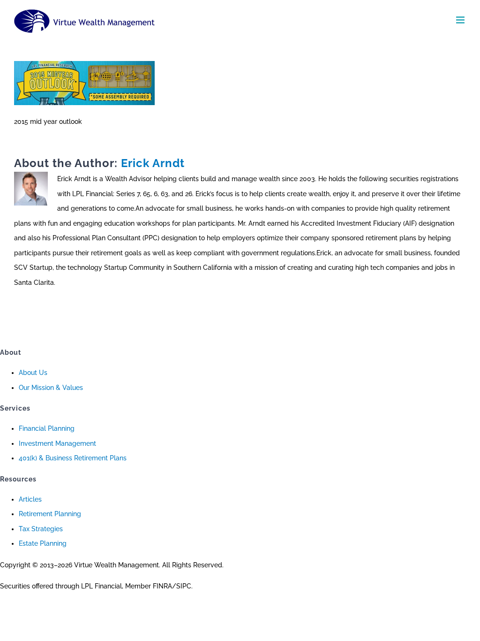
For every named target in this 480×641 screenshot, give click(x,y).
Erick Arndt (153, 163)
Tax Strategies (41, 529)
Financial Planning (47, 428)
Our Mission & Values (51, 387)
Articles (30, 499)
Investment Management (57, 443)
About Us (33, 372)
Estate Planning (43, 543)
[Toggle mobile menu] (461, 20)
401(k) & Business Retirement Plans (73, 458)
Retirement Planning (50, 514)
